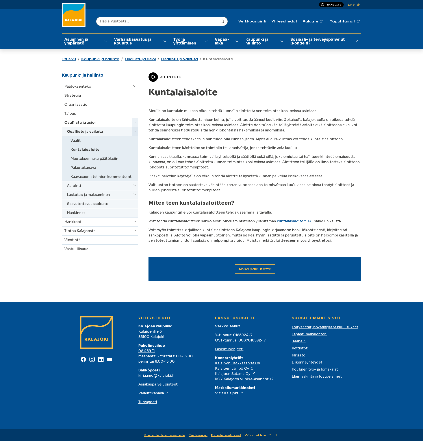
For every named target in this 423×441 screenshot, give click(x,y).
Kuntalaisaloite (85, 149)
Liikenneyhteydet (307, 362)
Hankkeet (72, 222)
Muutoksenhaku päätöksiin (94, 158)
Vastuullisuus (76, 249)
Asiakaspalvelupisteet (158, 384)
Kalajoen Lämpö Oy (232, 368)
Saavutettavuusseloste (87, 203)
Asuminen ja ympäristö (76, 41)
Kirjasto (299, 355)
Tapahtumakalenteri (309, 334)
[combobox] (162, 21)
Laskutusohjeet (229, 349)
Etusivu (69, 59)
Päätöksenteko (77, 86)
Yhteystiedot (284, 21)
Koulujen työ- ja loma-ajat (315, 369)
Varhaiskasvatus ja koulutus (133, 41)
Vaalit (75, 140)
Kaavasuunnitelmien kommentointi (101, 176)
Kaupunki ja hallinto (257, 41)
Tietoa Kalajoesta (79, 231)
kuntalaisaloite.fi (292, 221)
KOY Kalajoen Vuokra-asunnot (242, 379)
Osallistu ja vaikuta (179, 59)
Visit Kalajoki (226, 393)
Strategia (72, 95)
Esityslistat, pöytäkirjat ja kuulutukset (325, 327)
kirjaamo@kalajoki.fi (156, 375)
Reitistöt (300, 348)
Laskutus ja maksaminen (88, 194)
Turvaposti (147, 402)
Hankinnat (76, 212)
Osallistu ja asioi (140, 59)
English (354, 5)
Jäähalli (299, 341)
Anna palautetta (254, 269)
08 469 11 (146, 351)
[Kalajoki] (73, 15)
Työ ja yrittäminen (184, 41)
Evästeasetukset (226, 435)
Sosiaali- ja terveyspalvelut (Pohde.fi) (317, 41)
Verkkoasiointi (252, 21)
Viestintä (72, 240)
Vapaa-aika (222, 41)
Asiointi (74, 185)
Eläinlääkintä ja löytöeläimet (317, 376)
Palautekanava (83, 167)
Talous (70, 113)
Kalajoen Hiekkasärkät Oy (237, 363)
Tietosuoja (198, 435)
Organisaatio (75, 104)
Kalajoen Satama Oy (232, 373)
